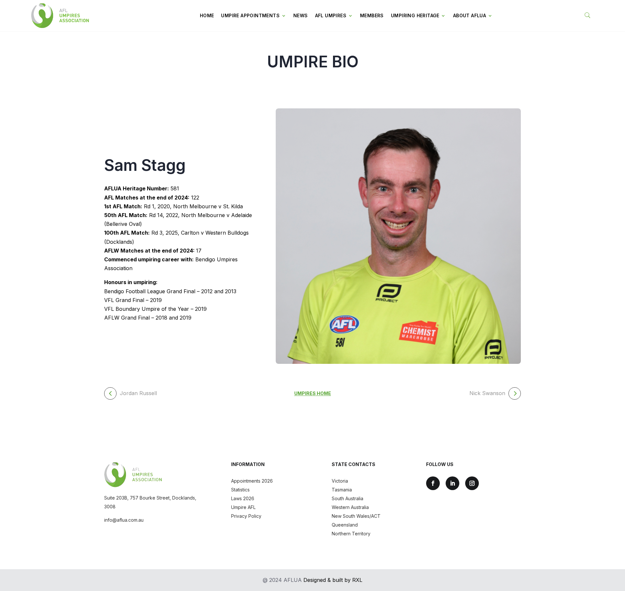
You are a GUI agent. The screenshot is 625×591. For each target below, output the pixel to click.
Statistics (240, 489)
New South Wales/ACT (356, 516)
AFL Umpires (330, 15)
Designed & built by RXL (332, 580)
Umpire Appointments (250, 15)
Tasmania (342, 489)
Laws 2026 (242, 498)
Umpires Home (312, 393)
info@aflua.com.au (124, 520)
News (300, 15)
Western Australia (350, 507)
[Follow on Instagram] (472, 483)
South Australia (347, 498)
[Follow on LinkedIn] (452, 483)
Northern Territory (351, 533)
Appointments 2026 (252, 481)
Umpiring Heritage (415, 15)
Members (372, 15)
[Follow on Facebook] (433, 483)
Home (207, 15)
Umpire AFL (243, 507)
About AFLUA (469, 15)
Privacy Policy (246, 516)
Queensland (345, 525)
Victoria (340, 481)
